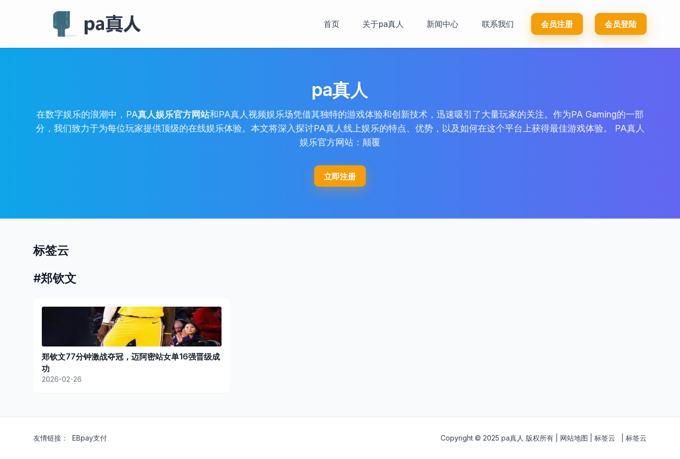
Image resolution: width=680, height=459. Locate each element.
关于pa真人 (383, 24)
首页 (332, 24)
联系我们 (498, 24)
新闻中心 (442, 24)
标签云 (604, 438)
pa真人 (512, 438)
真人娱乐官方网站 (174, 114)
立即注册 (340, 176)
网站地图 (574, 438)
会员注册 (557, 24)
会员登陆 (621, 24)
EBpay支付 (89, 438)
